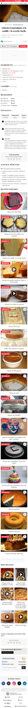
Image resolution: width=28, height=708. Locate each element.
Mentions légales (5, 690)
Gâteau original (23, 3)
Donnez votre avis (18, 24)
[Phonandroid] (20, 706)
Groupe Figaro (12, 690)
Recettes (6, 3)
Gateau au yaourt (7, 171)
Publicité (17, 688)
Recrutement (22, 688)
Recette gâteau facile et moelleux (11, 169)
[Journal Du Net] (20, 697)
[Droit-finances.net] (20, 700)
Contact (13, 688)
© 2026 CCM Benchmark (21, 690)
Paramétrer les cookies (16, 689)
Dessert (11, 3)
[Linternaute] (7, 700)
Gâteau (16, 3)
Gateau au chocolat (7, 184)
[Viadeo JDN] (20, 703)
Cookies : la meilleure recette (10, 175)
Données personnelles (6, 689)
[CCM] (7, 697)
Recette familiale (6, 559)
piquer (6, 143)
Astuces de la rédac (8, 664)
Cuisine (5, 661)
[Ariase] (7, 706)
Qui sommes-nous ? (7, 688)
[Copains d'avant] (7, 703)
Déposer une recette (7, 652)
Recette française (18, 559)
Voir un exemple (22, 661)
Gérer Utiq (24, 689)
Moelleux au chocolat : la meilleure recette (14, 179)
